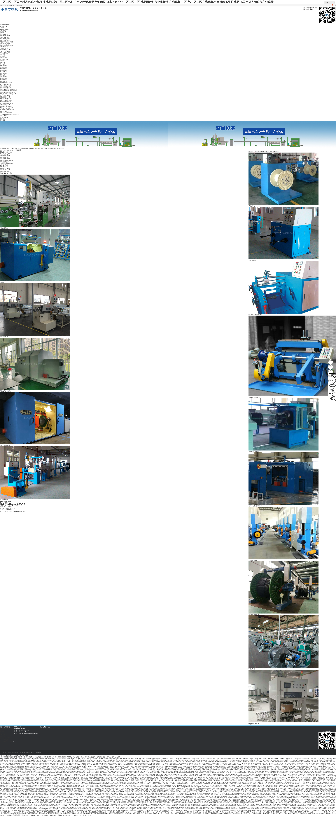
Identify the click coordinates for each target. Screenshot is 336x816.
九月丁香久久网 (160, 783)
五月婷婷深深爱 (194, 758)
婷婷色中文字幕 (284, 798)
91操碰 (111, 780)
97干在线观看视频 (175, 804)
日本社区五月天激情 (100, 776)
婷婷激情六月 (267, 760)
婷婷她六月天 (249, 796)
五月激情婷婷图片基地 (270, 785)
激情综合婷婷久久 (130, 760)
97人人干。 (39, 766)
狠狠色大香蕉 (207, 771)
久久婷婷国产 (181, 782)
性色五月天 (75, 761)
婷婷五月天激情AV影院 (51, 798)
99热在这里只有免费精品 (325, 813)
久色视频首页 (242, 776)
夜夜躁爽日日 (252, 761)
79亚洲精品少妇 (101, 766)
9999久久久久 (271, 776)
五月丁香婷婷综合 (170, 809)
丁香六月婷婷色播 (153, 802)
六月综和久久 (19, 779)
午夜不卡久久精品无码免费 (219, 771)
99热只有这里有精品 (324, 763)
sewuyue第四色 (153, 774)
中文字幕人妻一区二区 (329, 787)
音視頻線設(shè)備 (5, 97)
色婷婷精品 (124, 810)
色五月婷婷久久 (217, 801)
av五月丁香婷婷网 (146, 758)
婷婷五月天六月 (156, 794)
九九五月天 (126, 766)
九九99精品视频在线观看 (197, 810)
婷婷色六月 (295, 780)
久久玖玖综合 (129, 776)
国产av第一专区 (120, 791)
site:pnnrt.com (268, 805)
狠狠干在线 (314, 796)
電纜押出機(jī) (117, 728)
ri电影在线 (256, 776)
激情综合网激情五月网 (323, 769)
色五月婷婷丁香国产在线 (266, 788)
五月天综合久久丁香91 (26, 801)
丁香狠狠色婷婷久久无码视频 (260, 813)
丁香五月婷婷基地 (327, 785)
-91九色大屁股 (24, 772)
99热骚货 (216, 798)
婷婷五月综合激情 (21, 768)
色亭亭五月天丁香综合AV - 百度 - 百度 (284, 783)
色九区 (35, 787)
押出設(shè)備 (132, 728)
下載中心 (2, 32)
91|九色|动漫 (200, 794)
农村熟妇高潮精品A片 (295, 798)
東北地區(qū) (3, 70)
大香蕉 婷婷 (312, 758)
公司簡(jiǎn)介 (4, 27)
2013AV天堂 (176, 802)
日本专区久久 (189, 782)
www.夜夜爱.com (88, 802)
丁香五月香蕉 (102, 769)
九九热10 (301, 788)
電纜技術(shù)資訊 (5, 111)
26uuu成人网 (318, 787)
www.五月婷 (40, 782)
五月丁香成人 (243, 791)
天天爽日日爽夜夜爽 (210, 772)
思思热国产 (228, 761)
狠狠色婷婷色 (16, 780)
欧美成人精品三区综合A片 (52, 780)
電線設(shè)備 (93, 728)
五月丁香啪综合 (126, 763)
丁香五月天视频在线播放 (150, 796)
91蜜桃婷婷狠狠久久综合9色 (81, 766)
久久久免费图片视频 (33, 760)
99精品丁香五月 (267, 801)
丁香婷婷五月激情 (14, 776)
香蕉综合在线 (70, 771)
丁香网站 (206, 810)
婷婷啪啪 (127, 796)
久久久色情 (193, 799)
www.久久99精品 (7, 780)
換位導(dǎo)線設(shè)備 (6, 106)
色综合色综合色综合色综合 (111, 758)
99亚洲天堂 (14, 771)
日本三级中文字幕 (313, 760)
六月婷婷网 (93, 760)
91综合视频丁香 (130, 801)
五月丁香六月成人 (155, 777)
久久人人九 (282, 787)
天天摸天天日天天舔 (298, 776)
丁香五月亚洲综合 (104, 774)
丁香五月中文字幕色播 (93, 771)
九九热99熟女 (275, 787)
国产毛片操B (328, 798)
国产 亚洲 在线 (288, 809)
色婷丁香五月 (199, 771)
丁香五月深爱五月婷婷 (317, 765)
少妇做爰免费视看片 (14, 815)
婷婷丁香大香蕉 (96, 761)
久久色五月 (240, 794)
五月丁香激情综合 (103, 788)
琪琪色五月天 (122, 780)
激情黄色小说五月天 (161, 760)
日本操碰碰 (9, 801)
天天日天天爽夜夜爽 (262, 777)
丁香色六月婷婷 (294, 802)
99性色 (208, 769)
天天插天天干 (7, 796)
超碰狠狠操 (74, 787)
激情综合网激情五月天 (209, 788)
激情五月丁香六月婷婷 (133, 780)
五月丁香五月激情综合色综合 (31, 779)
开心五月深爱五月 (49, 802)
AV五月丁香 (259, 766)
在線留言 (2, 119)
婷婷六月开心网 (19, 782)
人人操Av (50, 793)
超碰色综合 (112, 761)
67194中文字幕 (269, 809)
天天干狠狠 (292, 760)
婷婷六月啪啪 (30, 768)
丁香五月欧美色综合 (174, 801)
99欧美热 (50, 813)
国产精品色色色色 (236, 804)
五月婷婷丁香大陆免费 (311, 776)
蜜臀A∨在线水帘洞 (151, 771)
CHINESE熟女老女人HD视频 (76, 805)
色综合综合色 (255, 788)
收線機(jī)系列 (4, 48)
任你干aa (320, 776)
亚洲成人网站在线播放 (137, 796)
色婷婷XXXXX (107, 791)
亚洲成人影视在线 (210, 768)
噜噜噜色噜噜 (187, 772)
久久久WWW (299, 810)
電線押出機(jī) (109, 728)
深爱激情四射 (232, 794)
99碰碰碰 (15, 790)
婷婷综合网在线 (121, 798)
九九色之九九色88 (169, 787)
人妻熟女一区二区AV (280, 799)
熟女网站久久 (52, 810)
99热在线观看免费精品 (253, 793)
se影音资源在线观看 (154, 782)
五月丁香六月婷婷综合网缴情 (11, 769)
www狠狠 (230, 787)
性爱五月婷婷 (162, 802)
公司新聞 (2, 56)
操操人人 (263, 796)
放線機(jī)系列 (4, 46)
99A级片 (44, 788)
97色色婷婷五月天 (279, 809)
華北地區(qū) (3, 64)
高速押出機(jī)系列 (5, 35)
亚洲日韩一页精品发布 (221, 777)
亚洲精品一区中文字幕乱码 (316, 798)
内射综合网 (138, 812)
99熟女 (193, 777)
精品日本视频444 (146, 812)
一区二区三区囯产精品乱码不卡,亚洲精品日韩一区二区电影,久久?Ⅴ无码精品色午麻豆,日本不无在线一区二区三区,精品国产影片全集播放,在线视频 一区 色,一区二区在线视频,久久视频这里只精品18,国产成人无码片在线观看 (137, 1)
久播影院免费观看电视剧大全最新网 (110, 810)
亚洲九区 (179, 791)
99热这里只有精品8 (305, 799)
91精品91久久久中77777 (297, 794)
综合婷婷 (296, 761)
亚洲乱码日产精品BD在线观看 (149, 804)
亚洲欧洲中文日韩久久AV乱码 (250, 783)
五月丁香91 (133, 787)
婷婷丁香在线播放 (197, 788)
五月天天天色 (307, 765)
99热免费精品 (122, 779)
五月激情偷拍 (82, 761)
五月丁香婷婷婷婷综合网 (189, 798)
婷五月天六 (213, 810)
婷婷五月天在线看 (24, 769)
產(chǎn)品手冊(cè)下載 (6, 741)
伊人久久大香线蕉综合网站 (124, 772)
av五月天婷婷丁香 (215, 807)
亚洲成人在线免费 (277, 794)
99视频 (329, 788)
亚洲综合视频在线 (221, 788)
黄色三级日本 (269, 782)
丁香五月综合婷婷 (44, 765)
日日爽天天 (117, 805)
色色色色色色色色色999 (200, 779)
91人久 (176, 794)
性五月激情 (52, 760)
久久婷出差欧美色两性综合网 (95, 787)
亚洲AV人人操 (169, 796)
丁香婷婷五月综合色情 (13, 793)
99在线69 (21, 790)
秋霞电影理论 (69, 810)
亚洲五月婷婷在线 (35, 796)
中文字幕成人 (3, 805)
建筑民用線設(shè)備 (5, 98)
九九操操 (255, 799)
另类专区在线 (89, 772)
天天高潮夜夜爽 (173, 769)
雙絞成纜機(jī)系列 (5, 40)
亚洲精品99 (202, 776)
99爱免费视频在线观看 (108, 804)
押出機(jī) (52, 728)
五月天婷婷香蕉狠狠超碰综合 (152, 776)
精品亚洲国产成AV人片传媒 (138, 771)
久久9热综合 (198, 777)
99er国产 (153, 783)
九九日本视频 (57, 774)
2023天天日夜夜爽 (278, 788)
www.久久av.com (4, 777)
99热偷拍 (93, 804)
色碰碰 (125, 804)
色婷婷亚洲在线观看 (42, 810)
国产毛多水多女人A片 (67, 774)
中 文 (334, 5)
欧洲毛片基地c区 (205, 796)
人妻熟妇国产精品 (54, 765)
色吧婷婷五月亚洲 (65, 763)
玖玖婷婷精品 (66, 782)
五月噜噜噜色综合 (310, 774)
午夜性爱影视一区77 (189, 768)
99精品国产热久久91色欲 (294, 768)
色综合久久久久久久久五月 (92, 793)
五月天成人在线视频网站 (224, 791)
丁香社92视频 (31, 761)
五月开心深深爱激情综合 (11, 763)
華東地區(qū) (3, 65)
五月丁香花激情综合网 (112, 794)
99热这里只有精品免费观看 (94, 790)
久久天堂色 (265, 763)
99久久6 (322, 805)
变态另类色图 (294, 774)
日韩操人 (310, 791)
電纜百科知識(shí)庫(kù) (6, 112)
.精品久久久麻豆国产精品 (211, 794)
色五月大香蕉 (249, 774)
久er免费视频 (130, 779)
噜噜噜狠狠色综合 (312, 804)
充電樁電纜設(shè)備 (5, 87)
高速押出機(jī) (85, 728)
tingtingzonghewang (130, 812)
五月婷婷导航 (168, 765)
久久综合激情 (257, 796)
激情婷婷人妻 (47, 782)
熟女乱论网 (205, 790)
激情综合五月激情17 (31, 799)
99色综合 (219, 810)
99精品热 (258, 763)
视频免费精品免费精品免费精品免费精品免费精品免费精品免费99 (173, 785)
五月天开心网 (148, 801)
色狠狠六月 (187, 777)
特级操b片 (264, 774)
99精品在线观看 (86, 804)
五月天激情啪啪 (275, 790)
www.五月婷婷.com (63, 783)
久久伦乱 (106, 801)
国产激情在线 (151, 807)
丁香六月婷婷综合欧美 (225, 758)
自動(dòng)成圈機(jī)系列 (6, 45)
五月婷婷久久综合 (34, 809)
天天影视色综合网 (50, 807)
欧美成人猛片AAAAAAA (313, 812)
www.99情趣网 (13, 758)
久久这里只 (226, 760)
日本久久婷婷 (69, 807)
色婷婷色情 (15, 807)
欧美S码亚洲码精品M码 (244, 782)
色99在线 (145, 774)
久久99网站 (81, 763)
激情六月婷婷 (198, 807)
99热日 (113, 791)
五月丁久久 (91, 776)
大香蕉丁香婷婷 (108, 799)
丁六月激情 (47, 787)
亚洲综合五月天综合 (302, 763)
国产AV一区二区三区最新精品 (184, 809)
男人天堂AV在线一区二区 (122, 777)
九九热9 (116, 780)
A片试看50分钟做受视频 (66, 812)
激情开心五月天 (242, 801)
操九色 (124, 801)
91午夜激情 (165, 769)
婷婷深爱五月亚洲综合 (191, 769)
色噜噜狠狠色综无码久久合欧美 (177, 766)
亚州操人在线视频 (92, 809)
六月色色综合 (80, 794)
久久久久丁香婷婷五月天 (165, 813)
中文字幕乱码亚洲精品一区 (217, 774)
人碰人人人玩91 (238, 788)
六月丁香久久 (326, 794)
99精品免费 (56, 763)
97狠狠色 (14, 810)
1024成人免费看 (276, 768)
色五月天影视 (262, 758)
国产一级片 (146, 809)
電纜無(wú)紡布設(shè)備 (6, 108)
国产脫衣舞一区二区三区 (273, 796)
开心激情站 (28, 783)
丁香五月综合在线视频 (328, 780)
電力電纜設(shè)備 (5, 95)
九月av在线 (145, 788)
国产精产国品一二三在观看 (198, 785)
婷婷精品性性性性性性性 (227, 796)
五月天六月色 (54, 790)
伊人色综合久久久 (314, 779)
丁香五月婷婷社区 (182, 805)
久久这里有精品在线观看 (210, 791)
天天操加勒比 (23, 760)
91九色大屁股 (74, 780)
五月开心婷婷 (32, 780)
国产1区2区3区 (108, 785)
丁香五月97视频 (91, 801)
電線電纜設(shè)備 (60, 728)
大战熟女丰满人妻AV (293, 813)
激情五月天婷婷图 (65, 758)
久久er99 (120, 765)
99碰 (3, 763)
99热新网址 (39, 761)
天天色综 (288, 799)
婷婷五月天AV (150, 785)
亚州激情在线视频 (314, 763)
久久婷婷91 (250, 776)
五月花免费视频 (248, 798)
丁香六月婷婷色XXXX (169, 812)
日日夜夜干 (89, 765)
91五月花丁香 (3, 788)
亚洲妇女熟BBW (165, 782)
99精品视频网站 (236, 813)
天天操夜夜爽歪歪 (215, 769)
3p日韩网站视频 (57, 813)
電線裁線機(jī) (125, 728)
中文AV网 (275, 805)
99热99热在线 (138, 765)
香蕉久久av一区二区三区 (194, 763)
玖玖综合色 (321, 796)
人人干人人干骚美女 (315, 780)
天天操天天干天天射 (31, 805)
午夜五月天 (117, 807)
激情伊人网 (216, 758)
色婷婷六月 (85, 774)
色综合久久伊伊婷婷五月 (53, 805)
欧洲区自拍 (166, 804)
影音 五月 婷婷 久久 (254, 790)
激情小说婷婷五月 (197, 765)
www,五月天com (131, 782)
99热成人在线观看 (259, 785)
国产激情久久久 (71, 794)
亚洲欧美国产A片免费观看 (257, 805)
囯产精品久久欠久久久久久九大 (236, 765)
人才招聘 (2, 120)
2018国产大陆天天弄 (284, 758)
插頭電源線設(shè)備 (5, 84)
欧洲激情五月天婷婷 (151, 779)
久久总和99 (130, 810)
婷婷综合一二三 (140, 768)
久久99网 (266, 771)
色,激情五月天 (245, 787)
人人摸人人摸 (160, 780)
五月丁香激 (126, 793)
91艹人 (90, 779)
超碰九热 (143, 794)
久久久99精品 (224, 807)
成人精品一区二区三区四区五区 (277, 763)
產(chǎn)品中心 (4, 34)
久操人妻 (30, 793)
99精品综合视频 (243, 810)
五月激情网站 (244, 790)
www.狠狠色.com (315, 768)
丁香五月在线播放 (7, 791)
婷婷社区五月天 (285, 777)
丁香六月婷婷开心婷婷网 (81, 807)
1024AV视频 (53, 761)
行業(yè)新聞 (3, 57)
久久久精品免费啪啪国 (178, 813)
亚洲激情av (21, 810)
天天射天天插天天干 (324, 810)
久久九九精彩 (72, 765)
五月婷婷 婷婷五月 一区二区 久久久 (215, 782)
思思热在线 (192, 760)
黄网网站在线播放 (265, 790)
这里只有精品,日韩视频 (275, 802)
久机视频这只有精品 (54, 772)
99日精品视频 (267, 787)
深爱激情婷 (273, 772)
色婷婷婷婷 (41, 763)
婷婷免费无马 (235, 791)
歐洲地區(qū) (3, 76)
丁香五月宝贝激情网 (138, 772)
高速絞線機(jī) (69, 728)
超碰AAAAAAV (300, 801)
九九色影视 (110, 805)
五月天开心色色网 (65, 780)
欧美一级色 (11, 783)
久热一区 (100, 758)
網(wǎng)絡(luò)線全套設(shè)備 (8, 90)
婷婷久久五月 (103, 777)
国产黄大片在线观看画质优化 (161, 801)
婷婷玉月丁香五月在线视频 (173, 783)
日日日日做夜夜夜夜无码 (313, 809)
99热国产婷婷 (104, 761)
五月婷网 (252, 787)
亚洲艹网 (304, 791)
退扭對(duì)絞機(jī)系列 (6, 42)
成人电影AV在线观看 (169, 790)
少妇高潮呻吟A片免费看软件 (43, 777)
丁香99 (323, 799)
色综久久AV (81, 780)
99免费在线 (11, 805)
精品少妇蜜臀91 (97, 802)
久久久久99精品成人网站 (122, 768)
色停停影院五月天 (260, 809)
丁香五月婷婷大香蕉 (53, 812)
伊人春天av (175, 780)
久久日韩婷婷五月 (261, 768)
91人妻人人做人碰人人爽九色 (148, 780)
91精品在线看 (131, 785)
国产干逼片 (79, 815)
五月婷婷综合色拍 (213, 761)
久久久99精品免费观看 (220, 790)
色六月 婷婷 (205, 760)
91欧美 (248, 805)
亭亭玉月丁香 (157, 810)
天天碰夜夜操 (323, 790)
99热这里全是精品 (306, 777)
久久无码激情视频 (185, 804)
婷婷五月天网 (48, 763)
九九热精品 (35, 794)
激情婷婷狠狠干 (161, 771)
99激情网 (9, 807)
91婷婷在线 (135, 769)
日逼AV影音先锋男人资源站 (57, 785)
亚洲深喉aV (15, 791)
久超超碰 (79, 813)
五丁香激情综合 (284, 760)
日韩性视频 (329, 799)
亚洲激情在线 (58, 802)
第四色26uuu (225, 810)
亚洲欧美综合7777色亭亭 (53, 758)
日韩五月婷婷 (173, 791)
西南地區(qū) (3, 72)
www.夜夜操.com (284, 790)
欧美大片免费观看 (307, 793)
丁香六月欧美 (247, 788)
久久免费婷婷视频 (243, 779)
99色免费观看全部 (57, 782)
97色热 (13, 774)
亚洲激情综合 (68, 799)
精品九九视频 (257, 774)
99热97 (115, 785)
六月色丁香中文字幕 (186, 788)
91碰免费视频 (72, 768)
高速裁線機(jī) (77, 728)
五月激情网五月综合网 (313, 802)
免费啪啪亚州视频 (207, 766)
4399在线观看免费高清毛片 (217, 783)
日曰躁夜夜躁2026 (217, 766)
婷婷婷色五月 (250, 771)
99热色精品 (13, 765)
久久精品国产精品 (322, 788)
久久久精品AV (42, 805)
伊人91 (312, 772)
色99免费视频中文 (279, 780)
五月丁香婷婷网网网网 (277, 765)
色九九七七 (153, 772)
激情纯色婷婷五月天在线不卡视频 (238, 807)
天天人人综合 (36, 793)
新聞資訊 (2, 54)
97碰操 (297, 787)
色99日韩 (174, 799)
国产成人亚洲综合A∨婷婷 (41, 772)
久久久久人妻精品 (67, 761)
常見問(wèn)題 (4, 59)
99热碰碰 (109, 776)
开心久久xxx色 (61, 810)
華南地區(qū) (3, 67)
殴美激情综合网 (231, 805)
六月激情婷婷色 (187, 765)
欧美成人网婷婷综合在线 (41, 768)
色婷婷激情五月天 (107, 779)
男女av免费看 (311, 787)
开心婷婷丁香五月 (7, 810)
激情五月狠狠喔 (266, 765)
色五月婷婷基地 (44, 783)
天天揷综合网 (174, 807)
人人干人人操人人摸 (34, 776)
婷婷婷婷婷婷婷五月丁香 (158, 758)
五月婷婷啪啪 (285, 802)
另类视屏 (250, 791)
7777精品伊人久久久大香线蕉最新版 (292, 807)
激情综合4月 (161, 796)
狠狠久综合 (82, 772)
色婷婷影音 (221, 761)
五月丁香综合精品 (296, 758)
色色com (59, 761)
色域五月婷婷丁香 (26, 794)
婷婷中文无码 (259, 787)
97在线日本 (304, 804)
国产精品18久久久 (121, 782)
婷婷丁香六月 (133, 777)
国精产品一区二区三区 (273, 812)
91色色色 (149, 794)
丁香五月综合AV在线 (63, 791)
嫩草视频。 (292, 810)
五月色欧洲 (72, 804)
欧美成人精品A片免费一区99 (123, 790)
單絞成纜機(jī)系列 (5, 38)
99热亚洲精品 (26, 796)
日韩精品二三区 (88, 805)
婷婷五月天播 (299, 765)
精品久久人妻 (137, 810)
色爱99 (327, 758)
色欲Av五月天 (189, 779)
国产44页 (146, 782)
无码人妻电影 (315, 810)
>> (252, 724)
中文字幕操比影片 (29, 777)
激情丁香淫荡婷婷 (226, 779)
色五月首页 (94, 794)
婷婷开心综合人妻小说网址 (128, 807)
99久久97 (95, 765)
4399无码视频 (194, 804)
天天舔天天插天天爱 (51, 791)
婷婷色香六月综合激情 (213, 780)
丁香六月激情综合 (98, 783)
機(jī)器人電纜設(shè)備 (6, 103)
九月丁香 (190, 805)
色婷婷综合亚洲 (328, 796)
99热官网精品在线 (178, 765)
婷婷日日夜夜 (140, 787)
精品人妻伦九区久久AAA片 (197, 812)
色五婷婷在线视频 (50, 801)
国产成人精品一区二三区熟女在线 (80, 758)
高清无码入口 (206, 807)
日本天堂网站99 (62, 790)
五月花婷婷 (256, 791)
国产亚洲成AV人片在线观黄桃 (85, 782)
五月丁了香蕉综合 (210, 776)
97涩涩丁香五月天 (225, 769)
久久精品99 (284, 768)
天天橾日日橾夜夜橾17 (266, 794)
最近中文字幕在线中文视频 (260, 802)
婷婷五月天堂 (79, 783)
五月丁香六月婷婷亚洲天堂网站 (176, 779)
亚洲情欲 (270, 780)
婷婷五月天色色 (254, 780)
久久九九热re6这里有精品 (181, 760)
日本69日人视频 (124, 805)
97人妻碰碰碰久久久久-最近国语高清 (183, 796)
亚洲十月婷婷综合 (317, 794)
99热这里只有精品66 (22, 809)
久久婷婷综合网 (21, 799)
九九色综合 (33, 771)
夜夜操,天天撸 (275, 760)
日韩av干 (160, 804)
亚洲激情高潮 (303, 813)
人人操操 (151, 788)
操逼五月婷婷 (186, 758)
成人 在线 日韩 (226, 799)
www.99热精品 (281, 769)
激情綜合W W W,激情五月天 (92, 763)
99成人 (102, 771)
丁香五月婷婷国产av (282, 791)
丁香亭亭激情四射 (292, 763)
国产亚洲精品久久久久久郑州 (116, 788)
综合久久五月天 (316, 782)
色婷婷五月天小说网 (294, 771)
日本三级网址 (289, 769)
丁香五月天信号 (317, 791)
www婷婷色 (81, 793)
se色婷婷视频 (185, 771)
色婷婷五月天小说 (122, 785)
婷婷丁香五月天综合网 (103, 798)
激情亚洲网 (138, 758)
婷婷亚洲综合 (190, 807)
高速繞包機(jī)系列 (5, 43)
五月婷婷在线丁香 (174, 763)
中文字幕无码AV (243, 758)
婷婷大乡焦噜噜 (267, 766)
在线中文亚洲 (44, 776)
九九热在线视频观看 (231, 774)
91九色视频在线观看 (231, 782)
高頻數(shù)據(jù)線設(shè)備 (7, 92)
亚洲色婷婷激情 (248, 802)
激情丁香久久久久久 (230, 763)
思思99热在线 (237, 787)
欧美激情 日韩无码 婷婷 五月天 (196, 802)
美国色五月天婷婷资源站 (205, 804)
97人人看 (146, 772)
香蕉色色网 (252, 766)
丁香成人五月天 (196, 761)
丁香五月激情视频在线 (30, 790)
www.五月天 (298, 791)
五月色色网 (102, 796)
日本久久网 (158, 788)
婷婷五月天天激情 (321, 774)
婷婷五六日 (217, 779)
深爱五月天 (188, 793)
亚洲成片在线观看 (117, 793)
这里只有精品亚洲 (324, 760)
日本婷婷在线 (177, 771)
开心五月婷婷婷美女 (99, 782)
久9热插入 (283, 796)
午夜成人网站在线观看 (208, 813)
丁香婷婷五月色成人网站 (74, 790)
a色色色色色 (12, 777)
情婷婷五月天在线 (108, 783)
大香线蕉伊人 (231, 771)
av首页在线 (165, 763)
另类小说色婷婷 (140, 793)
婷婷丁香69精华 (47, 769)
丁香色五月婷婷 (306, 768)
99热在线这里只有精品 (237, 769)
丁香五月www (303, 787)
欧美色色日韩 (20, 777)
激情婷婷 (246, 766)
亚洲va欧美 (318, 772)
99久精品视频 (182, 794)
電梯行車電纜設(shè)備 (6, 100)
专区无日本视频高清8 (304, 796)
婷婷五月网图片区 (22, 761)
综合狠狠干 (210, 779)
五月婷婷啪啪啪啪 (86, 796)
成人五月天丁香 (160, 765)
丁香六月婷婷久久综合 (32, 804)
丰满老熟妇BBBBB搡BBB (182, 790)
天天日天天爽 (66, 813)
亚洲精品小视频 (158, 790)
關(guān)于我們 (4, 26)
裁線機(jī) (41, 728)
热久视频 (186, 812)
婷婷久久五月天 (259, 771)
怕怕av (274, 801)
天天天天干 (50, 774)
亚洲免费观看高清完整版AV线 (23, 802)
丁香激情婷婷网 (22, 758)
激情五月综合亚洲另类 (29, 766)
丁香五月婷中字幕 (78, 810)
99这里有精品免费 (92, 798)
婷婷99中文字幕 (196, 793)
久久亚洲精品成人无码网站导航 (133, 791)
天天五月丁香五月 (109, 768)
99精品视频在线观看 (289, 765)
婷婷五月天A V (84, 769)
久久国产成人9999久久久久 (309, 807)
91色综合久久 (102, 805)
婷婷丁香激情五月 (7, 772)
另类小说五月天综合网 (162, 772)
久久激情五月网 (113, 765)
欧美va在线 (299, 779)
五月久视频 (204, 761)
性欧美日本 (192, 771)
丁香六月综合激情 (20, 774)
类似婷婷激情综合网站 (39, 785)
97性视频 (259, 810)
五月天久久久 (35, 783)
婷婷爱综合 (24, 815)
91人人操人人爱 (44, 760)
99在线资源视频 (64, 772)
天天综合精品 (284, 810)
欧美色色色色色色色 (44, 794)
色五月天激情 (118, 769)
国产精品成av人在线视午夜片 (189, 783)
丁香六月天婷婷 (245, 804)
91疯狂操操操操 (317, 785)
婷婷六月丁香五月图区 (208, 777)
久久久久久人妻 (256, 765)
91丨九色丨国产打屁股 (103, 809)
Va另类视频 (22, 763)
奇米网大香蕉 (226, 785)
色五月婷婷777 (49, 771)
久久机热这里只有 (295, 804)
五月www (10, 812)
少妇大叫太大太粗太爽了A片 (25, 765)
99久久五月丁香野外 (208, 765)
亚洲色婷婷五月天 (316, 799)
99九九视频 (284, 761)
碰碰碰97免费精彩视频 (290, 801)
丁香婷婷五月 (329, 774)
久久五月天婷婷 (114, 809)
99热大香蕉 (303, 771)
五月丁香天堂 (51, 796)
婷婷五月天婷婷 (183, 780)
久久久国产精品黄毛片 (237, 802)
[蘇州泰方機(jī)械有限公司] (23, 9)
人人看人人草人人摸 (175, 810)
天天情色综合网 (263, 780)
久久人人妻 (7, 774)
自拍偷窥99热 (179, 812)
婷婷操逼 (211, 760)
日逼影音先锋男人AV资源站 (188, 801)
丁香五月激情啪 (78, 791)
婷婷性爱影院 (183, 763)
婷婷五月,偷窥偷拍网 (322, 801)
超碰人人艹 (168, 768)
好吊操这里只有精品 (166, 788)
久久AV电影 (234, 779)
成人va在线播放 (40, 807)
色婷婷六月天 (17, 812)
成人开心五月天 (87, 815)
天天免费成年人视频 (47, 815)
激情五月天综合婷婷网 (295, 782)
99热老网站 (42, 809)
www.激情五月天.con (243, 780)
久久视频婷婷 (40, 780)
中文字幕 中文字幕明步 (92, 777)
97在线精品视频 (81, 765)
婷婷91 (12, 802)
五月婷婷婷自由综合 (204, 774)
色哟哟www (46, 761)
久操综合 (48, 809)
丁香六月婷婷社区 (118, 799)
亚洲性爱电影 (146, 791)
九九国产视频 (133, 766)
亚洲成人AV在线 (274, 771)
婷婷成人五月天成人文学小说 (240, 761)
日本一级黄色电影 (233, 777)
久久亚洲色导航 (150, 793)
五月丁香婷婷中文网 (240, 771)
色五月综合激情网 (273, 813)
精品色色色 (77, 776)
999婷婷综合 (277, 782)
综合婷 (323, 768)
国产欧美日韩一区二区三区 (7, 779)
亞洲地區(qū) (3, 75)
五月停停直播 (93, 758)
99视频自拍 (199, 760)
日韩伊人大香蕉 (77, 812)
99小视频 (204, 805)
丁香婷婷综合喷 (180, 793)
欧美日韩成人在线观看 (149, 765)
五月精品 (114, 772)
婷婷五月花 (234, 780)
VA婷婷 (26, 780)
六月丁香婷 (132, 768)
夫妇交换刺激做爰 (313, 813)
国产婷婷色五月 (88, 783)
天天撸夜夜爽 (209, 802)
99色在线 (68, 787)
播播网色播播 (276, 810)
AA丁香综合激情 (108, 760)
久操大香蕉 (73, 813)
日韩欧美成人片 (11, 768)
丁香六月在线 (40, 771)
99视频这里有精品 (243, 772)
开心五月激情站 (264, 804)
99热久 (71, 791)
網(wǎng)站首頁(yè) (5, 24)
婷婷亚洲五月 (158, 763)
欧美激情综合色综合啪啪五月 (261, 798)
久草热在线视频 (127, 769)
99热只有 (8, 794)
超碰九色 (131, 758)
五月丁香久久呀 (283, 813)
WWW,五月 (249, 765)
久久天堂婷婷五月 (83, 779)
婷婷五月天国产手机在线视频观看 (179, 776)
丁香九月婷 (70, 766)
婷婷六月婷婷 (74, 763)
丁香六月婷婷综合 (215, 796)
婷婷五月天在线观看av (284, 774)
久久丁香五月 (85, 788)
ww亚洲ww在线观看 (20, 805)
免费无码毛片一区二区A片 (122, 787)
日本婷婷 (222, 812)
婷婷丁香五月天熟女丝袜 (243, 763)
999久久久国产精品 (109, 787)
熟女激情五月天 (113, 774)
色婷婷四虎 (59, 760)
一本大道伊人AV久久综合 (111, 771)
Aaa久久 (89, 761)
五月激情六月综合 (274, 798)
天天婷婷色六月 (55, 777)
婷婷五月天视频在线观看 (127, 783)
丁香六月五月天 (195, 791)
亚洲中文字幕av (74, 772)
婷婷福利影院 (22, 807)
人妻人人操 (302, 774)
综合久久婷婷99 (159, 768)
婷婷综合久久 (317, 761)
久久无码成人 (269, 783)
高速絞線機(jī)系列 (5, 37)
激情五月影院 (259, 801)
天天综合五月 (119, 761)
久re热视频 (160, 812)
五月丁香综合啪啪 (124, 774)
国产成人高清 (77, 796)
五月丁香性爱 (237, 783)
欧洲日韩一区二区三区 (175, 798)
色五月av (79, 768)
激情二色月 (3, 807)
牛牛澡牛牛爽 (84, 785)
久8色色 (297, 783)
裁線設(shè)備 (148, 728)
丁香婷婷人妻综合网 (153, 798)
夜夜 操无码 (200, 799)
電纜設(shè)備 (101, 728)
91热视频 (187, 787)
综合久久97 (44, 796)
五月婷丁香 (41, 787)
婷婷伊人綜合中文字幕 (28, 813)
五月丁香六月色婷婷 (69, 815)
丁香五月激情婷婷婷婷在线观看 (321, 793)
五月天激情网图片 (138, 809)
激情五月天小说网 (251, 777)
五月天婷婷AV (187, 791)
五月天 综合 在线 (164, 798)
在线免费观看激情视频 (295, 790)
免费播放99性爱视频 (90, 780)
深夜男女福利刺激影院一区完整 (302, 805)
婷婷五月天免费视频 (270, 791)
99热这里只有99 (4, 758)
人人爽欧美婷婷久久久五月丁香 (58, 766)
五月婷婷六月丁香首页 (195, 790)
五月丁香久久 (230, 788)
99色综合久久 (61, 787)
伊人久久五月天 (31, 758)
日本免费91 (263, 812)
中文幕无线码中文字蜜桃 (230, 809)
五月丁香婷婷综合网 (328, 791)
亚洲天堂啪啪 (223, 765)
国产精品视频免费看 (118, 812)
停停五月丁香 (86, 791)
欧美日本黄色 (316, 783)
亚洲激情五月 (315, 790)
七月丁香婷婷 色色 (141, 785)
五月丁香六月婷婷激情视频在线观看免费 (151, 799)
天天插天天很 (41, 799)
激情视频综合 (208, 812)
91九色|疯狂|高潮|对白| (273, 758)
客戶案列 (2, 62)
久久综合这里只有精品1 (299, 809)
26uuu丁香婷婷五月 (225, 780)
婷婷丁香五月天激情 (73, 760)
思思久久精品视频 (240, 796)
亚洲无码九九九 (281, 785)
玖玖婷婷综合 (305, 758)
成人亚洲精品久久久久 (282, 772)
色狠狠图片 (216, 812)
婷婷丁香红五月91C (326, 782)
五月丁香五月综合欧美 (318, 777)
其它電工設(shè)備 (5, 51)
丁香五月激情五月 (8, 790)
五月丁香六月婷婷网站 (30, 798)
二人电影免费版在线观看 (286, 766)
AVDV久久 (257, 779)
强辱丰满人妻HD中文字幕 (324, 807)
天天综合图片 (135, 799)
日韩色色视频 (242, 777)
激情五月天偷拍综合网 (31, 791)
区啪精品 (158, 807)
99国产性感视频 (241, 805)
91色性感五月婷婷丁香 (30, 810)
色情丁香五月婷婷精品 (206, 758)
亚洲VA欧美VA (220, 776)
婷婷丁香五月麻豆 (163, 766)
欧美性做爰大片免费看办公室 (215, 809)
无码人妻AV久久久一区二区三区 (64, 796)
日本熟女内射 (201, 769)
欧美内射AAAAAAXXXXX (164, 774)
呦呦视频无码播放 (84, 760)
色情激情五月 (307, 810)
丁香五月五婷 (259, 760)
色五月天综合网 (82, 787)
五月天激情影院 (53, 783)
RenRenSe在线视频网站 (98, 768)
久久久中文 (197, 796)
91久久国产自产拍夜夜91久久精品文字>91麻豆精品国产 (145, 805)
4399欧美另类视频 (150, 768)
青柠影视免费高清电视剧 (300, 766)
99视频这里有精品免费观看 (176, 777)
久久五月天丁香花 (246, 813)
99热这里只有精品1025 (30, 782)
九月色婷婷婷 (168, 780)
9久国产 (267, 772)
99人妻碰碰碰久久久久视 (89, 813)
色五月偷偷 (279, 776)
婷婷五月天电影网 (93, 769)
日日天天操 (291, 791)
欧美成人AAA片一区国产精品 (142, 783)
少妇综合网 (142, 769)
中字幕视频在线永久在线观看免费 (58, 776)
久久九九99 (195, 772)
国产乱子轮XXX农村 (108, 802)
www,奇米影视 (41, 791)
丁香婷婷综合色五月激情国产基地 (159, 791)
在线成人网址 (23, 793)
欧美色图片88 (19, 766)
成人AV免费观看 (134, 802)
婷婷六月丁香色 (107, 772)
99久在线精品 (139, 813)
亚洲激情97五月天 (295, 777)
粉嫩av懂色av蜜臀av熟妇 (108, 790)
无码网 (45, 812)
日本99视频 (102, 807)
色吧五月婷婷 (150, 763)
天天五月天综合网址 (62, 768)
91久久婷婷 (171, 760)
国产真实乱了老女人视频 (28, 812)
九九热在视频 (218, 785)
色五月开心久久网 (21, 804)
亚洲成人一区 (261, 782)
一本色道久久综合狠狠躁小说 (205, 801)
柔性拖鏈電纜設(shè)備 (6, 83)
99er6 (315, 769)
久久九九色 (268, 793)
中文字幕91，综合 (137, 788)
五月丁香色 (93, 766)
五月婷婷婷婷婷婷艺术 (224, 802)
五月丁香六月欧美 (253, 758)
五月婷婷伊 (100, 760)
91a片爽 (128, 771)
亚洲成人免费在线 (285, 804)
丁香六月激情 (66, 802)
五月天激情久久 (110, 766)
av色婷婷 (77, 785)
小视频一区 (181, 769)
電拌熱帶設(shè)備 (5, 105)
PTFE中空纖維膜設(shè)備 (7, 109)
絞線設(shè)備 (140, 728)
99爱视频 (20, 771)
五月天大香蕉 (260, 761)
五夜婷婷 (96, 805)
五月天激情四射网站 (152, 766)
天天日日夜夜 (139, 782)
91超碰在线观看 (255, 804)
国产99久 (269, 768)
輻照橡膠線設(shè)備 (5, 86)
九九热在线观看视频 (310, 801)
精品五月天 (73, 782)
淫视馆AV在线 (17, 787)
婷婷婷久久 (104, 763)
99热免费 (251, 779)
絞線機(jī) (46, 728)
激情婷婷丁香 (250, 809)
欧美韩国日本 (310, 771)
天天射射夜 (210, 798)
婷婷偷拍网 (180, 772)
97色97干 (35, 765)
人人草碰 (262, 791)
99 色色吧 (5, 815)
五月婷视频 (230, 768)
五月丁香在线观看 (223, 794)
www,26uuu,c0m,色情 (51, 799)
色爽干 (196, 774)
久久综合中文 (325, 772)
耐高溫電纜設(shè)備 (5, 101)
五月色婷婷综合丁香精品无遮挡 (216, 793)
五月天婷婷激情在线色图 (262, 769)
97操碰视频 (280, 801)
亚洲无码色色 (184, 802)
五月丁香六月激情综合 (41, 813)
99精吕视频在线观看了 (237, 766)
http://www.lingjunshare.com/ (78, 798)
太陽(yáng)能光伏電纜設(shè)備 (8, 89)
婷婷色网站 (7, 771)
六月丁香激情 (94, 812)
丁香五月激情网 (226, 801)
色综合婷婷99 (118, 766)
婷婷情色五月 (218, 760)
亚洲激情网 (122, 794)
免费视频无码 (182, 807)
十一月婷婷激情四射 (199, 782)
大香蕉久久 (82, 777)
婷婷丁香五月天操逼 (111, 796)
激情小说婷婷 (283, 812)
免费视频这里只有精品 (177, 768)
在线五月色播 (176, 788)
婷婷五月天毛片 (212, 805)
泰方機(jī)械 (38, 752)
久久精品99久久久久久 (231, 812)
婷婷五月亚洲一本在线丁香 (291, 788)
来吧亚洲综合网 (64, 765)
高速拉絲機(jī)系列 (5, 53)
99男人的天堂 (84, 776)
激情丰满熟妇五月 (177, 774)
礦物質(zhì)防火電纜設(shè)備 (8, 94)
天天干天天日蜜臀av (147, 810)
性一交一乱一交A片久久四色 (47, 779)
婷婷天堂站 (146, 777)
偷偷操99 (71, 801)
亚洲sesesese (309, 785)
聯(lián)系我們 (4, 117)
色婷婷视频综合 (197, 805)
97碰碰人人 (133, 793)
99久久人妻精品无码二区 (306, 761)
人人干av (211, 790)
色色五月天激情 (149, 790)
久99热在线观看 (148, 813)
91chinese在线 (110, 769)
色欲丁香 (21, 791)
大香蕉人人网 (39, 812)
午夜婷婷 (253, 763)
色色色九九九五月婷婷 (236, 760)
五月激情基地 (262, 799)
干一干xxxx (61, 799)
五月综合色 (152, 760)
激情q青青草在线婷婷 (249, 768)
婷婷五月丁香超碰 (269, 761)
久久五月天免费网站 (304, 780)
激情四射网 (235, 758)
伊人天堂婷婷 (263, 776)
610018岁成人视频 (93, 807)
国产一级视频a (194, 787)
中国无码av (117, 783)
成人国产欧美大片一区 (267, 779)
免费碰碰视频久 (252, 810)
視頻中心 (2, 60)
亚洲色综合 (26, 771)
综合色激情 (128, 794)
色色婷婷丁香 (305, 798)
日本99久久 (310, 766)
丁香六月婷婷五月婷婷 (43, 790)
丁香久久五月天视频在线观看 (193, 813)
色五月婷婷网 (302, 802)
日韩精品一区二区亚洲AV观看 (58, 794)
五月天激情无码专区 (40, 774)
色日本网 (216, 765)
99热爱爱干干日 (210, 787)
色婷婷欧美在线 (130, 798)
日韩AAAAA (13, 809)
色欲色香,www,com (274, 804)
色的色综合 (237, 790)
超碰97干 (64, 760)
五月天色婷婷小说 (238, 768)
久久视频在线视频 (235, 799)
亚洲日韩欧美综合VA (9, 804)
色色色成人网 (223, 798)
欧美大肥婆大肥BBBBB (329, 776)
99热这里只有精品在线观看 (66, 788)
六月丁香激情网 (321, 758)
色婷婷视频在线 (82, 809)
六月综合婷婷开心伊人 (248, 760)
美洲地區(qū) (3, 78)
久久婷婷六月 (77, 774)
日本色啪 (34, 802)
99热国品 (322, 802)
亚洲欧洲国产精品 (124, 758)
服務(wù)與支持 (4, 29)
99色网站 (222, 763)
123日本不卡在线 (74, 777)
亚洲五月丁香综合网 (213, 763)
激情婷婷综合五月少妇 (301, 760)
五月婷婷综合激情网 (299, 769)
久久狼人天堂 (173, 782)
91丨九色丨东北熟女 (253, 807)
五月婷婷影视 (41, 798)
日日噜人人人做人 (232, 772)
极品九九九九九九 (179, 787)
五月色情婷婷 (190, 774)
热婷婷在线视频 (142, 766)
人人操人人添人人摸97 (306, 783)
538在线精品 (16, 801)
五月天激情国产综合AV (80, 771)
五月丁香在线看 (302, 812)
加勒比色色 (95, 796)
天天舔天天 (40, 802)
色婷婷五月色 (270, 799)
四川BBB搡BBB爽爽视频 (118, 776)
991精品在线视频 (292, 812)
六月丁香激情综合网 (142, 807)
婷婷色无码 (113, 798)
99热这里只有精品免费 (275, 777)
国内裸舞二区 (86, 812)
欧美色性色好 (77, 788)
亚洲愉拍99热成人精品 (15, 813)
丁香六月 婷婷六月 (162, 779)
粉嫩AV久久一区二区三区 (231, 776)
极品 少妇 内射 (208, 799)
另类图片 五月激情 (140, 779)
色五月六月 (148, 769)
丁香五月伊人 (273, 769)
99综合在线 (72, 783)
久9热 (22, 780)
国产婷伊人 (122, 771)
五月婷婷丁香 (121, 796)
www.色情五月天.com (246, 799)
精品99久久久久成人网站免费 (169, 805)
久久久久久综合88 (287, 776)
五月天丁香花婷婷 (12, 761)
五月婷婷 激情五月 (329, 777)
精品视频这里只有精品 (327, 783)
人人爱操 (32, 769)
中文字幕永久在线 (19, 783)
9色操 (184, 774)
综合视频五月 (172, 793)
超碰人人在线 (226, 766)
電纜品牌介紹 (3, 116)
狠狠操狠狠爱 (226, 804)
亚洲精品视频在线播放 (167, 794)
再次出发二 (118, 801)
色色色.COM (169, 771)
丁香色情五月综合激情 (59, 771)
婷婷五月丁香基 (8, 787)
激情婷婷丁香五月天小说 (136, 774)
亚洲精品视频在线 (222, 772)
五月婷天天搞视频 (103, 765)
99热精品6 (246, 769)
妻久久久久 (262, 783)
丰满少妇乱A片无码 (111, 813)
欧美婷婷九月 (284, 782)
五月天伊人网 (308, 794)
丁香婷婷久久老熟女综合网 (194, 766)
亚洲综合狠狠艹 (101, 813)
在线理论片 (247, 794)
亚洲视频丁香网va (41, 758)
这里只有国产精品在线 (65, 798)
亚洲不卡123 (29, 785)
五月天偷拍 (322, 779)
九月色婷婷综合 (290, 787)
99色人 (102, 793)
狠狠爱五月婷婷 (30, 774)
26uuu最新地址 (260, 772)
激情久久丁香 (13, 799)
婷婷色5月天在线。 (201, 798)
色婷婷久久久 (251, 801)
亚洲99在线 (230, 790)
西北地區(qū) (3, 68)
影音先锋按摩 (252, 772)
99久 (201, 791)
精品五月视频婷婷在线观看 (121, 802)
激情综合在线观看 (290, 793)
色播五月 (70, 776)
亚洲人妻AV (65, 804)
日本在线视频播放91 (128, 765)
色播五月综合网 (109, 807)
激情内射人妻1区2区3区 (161, 793)
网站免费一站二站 (255, 812)
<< (249, 724)
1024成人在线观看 (61, 779)
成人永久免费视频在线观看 (138, 763)
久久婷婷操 (307, 772)
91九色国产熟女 (200, 768)
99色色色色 (305, 779)
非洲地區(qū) (3, 79)
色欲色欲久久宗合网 (292, 796)
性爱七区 (155, 813)
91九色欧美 (231, 798)
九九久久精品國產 (307, 782)
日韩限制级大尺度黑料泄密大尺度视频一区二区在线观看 (87, 799)
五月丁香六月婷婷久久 (18, 798)
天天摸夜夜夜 (108, 793)
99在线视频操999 (294, 772)
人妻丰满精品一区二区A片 (34, 815)
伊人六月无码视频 (93, 774)
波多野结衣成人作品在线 (322, 771)
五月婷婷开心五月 (220, 813)
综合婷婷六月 (121, 813)
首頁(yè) (257, 151)
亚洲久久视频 (324, 809)
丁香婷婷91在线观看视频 (72, 769)
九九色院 (261, 793)
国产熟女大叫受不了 (71, 779)
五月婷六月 (54, 787)
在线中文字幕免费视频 (138, 790)
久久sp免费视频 (52, 768)
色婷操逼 (252, 769)
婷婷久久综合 (173, 772)
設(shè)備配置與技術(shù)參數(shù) (9, 114)
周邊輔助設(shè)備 (5, 49)
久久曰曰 (54, 809)
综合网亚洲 (129, 809)
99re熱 (48, 785)
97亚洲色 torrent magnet (134, 804)
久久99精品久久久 (21, 788)
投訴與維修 (3, 31)
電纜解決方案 (3, 81)
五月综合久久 (16, 772)
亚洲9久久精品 (326, 761)
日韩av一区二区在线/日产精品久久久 (236, 793)
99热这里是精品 (165, 776)
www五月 (2, 782)
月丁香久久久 (241, 774)
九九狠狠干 (202, 772)
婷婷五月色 (58, 804)
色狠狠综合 (44, 793)
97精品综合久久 (86, 768)
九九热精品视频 (70, 785)
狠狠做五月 (299, 793)
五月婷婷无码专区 (110, 782)
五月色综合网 (210, 785)
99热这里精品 (229, 783)
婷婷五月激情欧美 (272, 774)
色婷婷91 (332, 804)
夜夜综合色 (46, 766)
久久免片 (59, 809)
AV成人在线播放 (192, 780)
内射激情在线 (287, 780)
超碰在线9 (51, 804)
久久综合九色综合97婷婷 (142, 760)
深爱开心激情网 (276, 793)
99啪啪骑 (204, 780)
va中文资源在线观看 (38, 801)
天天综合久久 (277, 807)
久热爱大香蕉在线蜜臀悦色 (33, 788)
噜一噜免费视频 (306, 790)
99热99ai (83, 790)
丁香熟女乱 (87, 794)
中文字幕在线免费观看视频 (70, 809)
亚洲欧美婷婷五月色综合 (114, 763)
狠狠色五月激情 (140, 801)
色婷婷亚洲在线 (15, 760)
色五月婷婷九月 (185, 810)
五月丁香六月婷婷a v (129, 761)
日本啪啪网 (115, 779)
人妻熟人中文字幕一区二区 (237, 785)
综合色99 (31, 772)
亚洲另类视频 (79, 802)
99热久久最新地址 (139, 776)
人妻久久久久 (39, 769)
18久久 (301, 772)
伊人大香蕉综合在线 (27, 787)
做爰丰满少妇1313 (59, 815)
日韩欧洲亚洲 (309, 769)
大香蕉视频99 (286, 794)
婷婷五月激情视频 (16, 794)
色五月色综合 (101, 794)
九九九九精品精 (318, 766)
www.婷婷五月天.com (326, 812)
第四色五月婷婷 (97, 779)
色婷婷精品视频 (97, 772)
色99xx (283, 793)
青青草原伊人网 (234, 810)
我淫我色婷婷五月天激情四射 (92, 810)
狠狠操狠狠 (204, 793)
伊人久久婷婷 (93, 788)
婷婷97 (199, 780)
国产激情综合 (11, 766)
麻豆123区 (332, 801)
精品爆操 (72, 802)
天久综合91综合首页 (185, 761)
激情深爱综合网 (217, 799)
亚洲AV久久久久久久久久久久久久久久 (284, 779)
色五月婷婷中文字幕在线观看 (174, 758)
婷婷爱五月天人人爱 (118, 760)
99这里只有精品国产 (158, 787)
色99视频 (99, 804)
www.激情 (290, 761)
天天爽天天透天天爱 (323, 804)
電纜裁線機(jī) (156, 728)
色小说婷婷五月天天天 (141, 798)
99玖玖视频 (204, 763)
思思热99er (78, 804)
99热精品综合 (148, 787)
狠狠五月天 (202, 787)
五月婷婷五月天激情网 (221, 787)
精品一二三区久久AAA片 (199, 809)
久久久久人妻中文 (157, 769)
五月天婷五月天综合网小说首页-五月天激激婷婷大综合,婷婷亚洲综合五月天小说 (158, 761)
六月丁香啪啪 (290, 785)
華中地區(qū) (3, 73)
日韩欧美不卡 (315, 805)
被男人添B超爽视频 (221, 768)
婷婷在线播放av (136, 794)
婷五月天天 (254, 782)
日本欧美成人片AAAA (311, 788)
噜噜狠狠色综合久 (218, 804)
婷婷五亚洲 (235, 801)
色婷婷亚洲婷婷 (31, 807)
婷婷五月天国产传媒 (96, 791)
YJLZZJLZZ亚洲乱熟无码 (266, 807)
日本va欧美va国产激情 (32, 763)
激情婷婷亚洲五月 (191, 794)
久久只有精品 (100, 801)
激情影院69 (128, 788)
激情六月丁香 (111, 777)
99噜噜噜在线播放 (60, 807)
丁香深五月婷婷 (166, 807)
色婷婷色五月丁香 (72, 793)
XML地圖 (33, 752)
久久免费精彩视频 (5, 802)
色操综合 (112, 801)
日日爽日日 (123, 809)
